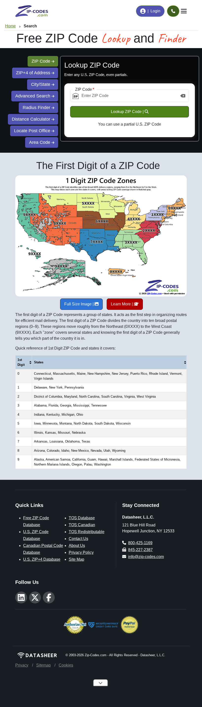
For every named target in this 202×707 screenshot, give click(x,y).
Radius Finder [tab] (37, 107)
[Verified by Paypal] (129, 624)
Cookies (66, 665)
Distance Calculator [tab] (31, 119)
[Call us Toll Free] (173, 11)
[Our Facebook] (49, 597)
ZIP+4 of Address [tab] (33, 72)
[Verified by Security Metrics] (103, 624)
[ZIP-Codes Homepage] (37, 655)
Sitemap (43, 665)
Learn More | (122, 304)
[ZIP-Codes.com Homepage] (31, 11)
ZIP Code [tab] (41, 61)
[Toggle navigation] (184, 11)
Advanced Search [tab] (33, 95)
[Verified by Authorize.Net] (75, 624)
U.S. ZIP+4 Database (41, 559)
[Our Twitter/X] (35, 597)
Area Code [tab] (40, 142)
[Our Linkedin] (21, 597)
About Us (77, 545)
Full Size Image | (79, 304)
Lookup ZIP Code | (128, 112)
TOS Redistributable (86, 532)
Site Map (76, 559)
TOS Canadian (82, 525)
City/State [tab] (41, 84)
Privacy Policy (81, 552)
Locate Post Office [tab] (32, 130)
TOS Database (82, 518)
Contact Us (78, 539)
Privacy (21, 665)
